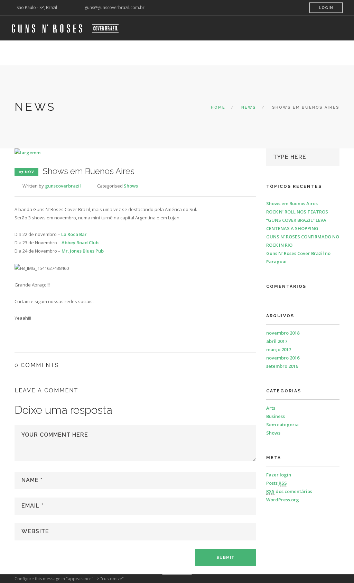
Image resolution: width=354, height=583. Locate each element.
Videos (172, 53)
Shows (131, 186)
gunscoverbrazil (63, 186)
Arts (270, 408)
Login (326, 8)
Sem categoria (282, 424)
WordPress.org (282, 500)
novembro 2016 (282, 358)
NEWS (248, 107)
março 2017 (278, 349)
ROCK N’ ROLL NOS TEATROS (297, 212)
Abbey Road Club (80, 242)
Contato (226, 53)
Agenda (83, 53)
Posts (276, 483)
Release (110, 53)
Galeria (198, 53)
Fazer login (278, 475)
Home (59, 53)
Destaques (142, 53)
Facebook (292, 53)
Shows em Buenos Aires (292, 203)
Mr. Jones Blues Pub (83, 251)
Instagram (259, 53)
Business (275, 416)
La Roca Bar (74, 234)
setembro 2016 (282, 366)
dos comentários (289, 491)
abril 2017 (276, 341)
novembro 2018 (282, 333)
